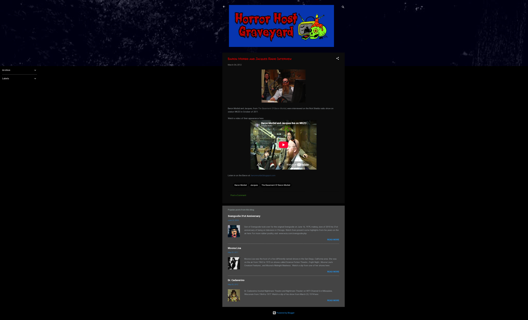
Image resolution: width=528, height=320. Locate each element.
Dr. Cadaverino (236, 280)
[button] (337, 59)
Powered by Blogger (285, 313)
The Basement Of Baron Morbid (276, 185)
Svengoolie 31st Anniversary (244, 216)
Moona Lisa (234, 248)
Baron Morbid (241, 185)
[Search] (343, 7)
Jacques (254, 185)
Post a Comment (238, 195)
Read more (333, 239)
